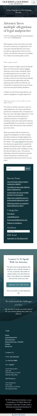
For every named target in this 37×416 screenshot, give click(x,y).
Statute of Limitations (14, 223)
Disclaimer (9, 404)
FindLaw (19, 409)
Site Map (17, 404)
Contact (7, 344)
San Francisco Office (11, 389)
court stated (19, 142)
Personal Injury (10, 340)
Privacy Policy (26, 404)
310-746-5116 (19, 415)
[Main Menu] (34, 2)
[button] (35, 411)
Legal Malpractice (16, 37)
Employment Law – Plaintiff (14, 342)
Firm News (11, 214)
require (27, 69)
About (7, 335)
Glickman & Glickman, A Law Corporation (22, 36)
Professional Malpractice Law (17, 220)
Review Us (8, 346)
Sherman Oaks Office (11, 375)
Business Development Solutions (17, 407)
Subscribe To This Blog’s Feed (17, 238)
